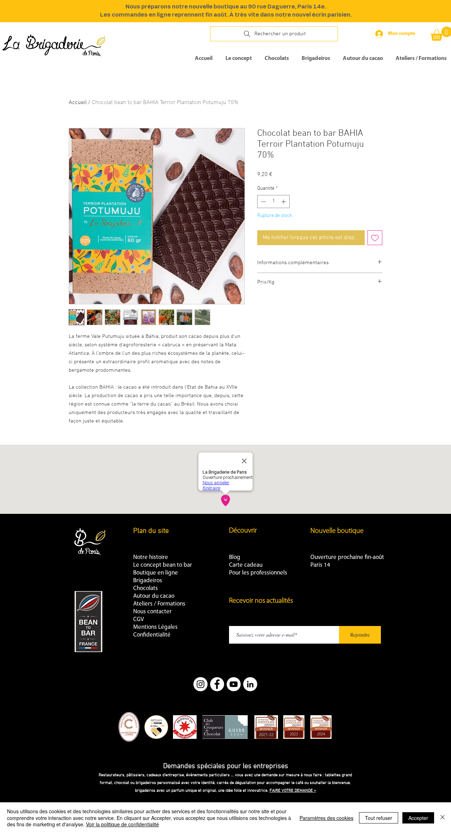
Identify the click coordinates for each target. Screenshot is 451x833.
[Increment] (284, 201)
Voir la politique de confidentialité (122, 824)
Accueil (78, 102)
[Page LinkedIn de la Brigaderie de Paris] (250, 684)
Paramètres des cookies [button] (326, 817)
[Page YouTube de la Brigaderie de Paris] (234, 684)
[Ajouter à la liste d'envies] (374, 237)
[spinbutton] (273, 201)
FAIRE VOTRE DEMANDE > (293, 790)
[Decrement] (262, 201)
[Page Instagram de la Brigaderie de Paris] (200, 684)
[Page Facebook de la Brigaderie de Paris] (217, 684)
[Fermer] (442, 817)
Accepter (418, 817)
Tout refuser (378, 817)
